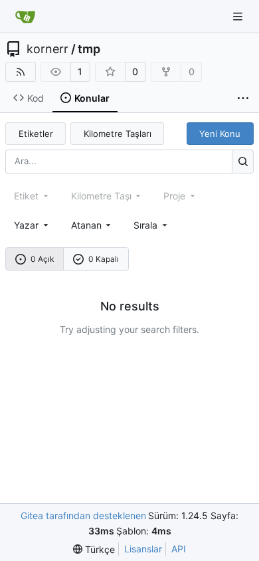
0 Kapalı (103, 259)
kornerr (47, 49)
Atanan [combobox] (86, 225)
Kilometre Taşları (117, 133)
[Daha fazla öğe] (243, 98)
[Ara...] (243, 161)
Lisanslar (143, 548)
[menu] (151, 225)
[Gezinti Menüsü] (239, 16)
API (178, 548)
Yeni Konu (219, 133)
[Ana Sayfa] (25, 17)
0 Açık (42, 259)
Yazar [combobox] (26, 225)
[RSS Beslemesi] (20, 72)
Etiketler (36, 133)
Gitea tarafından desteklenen (83, 515)
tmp (89, 49)
